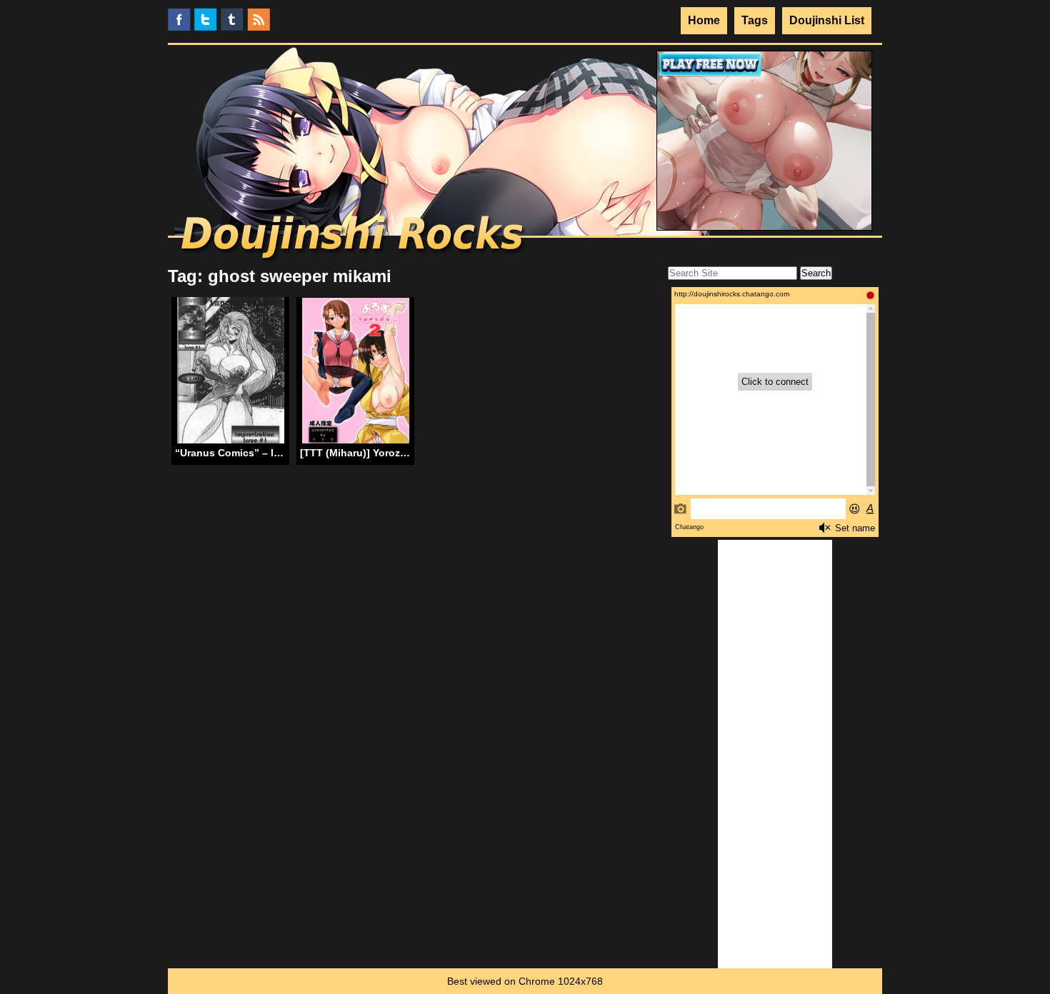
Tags (754, 20)
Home (704, 20)
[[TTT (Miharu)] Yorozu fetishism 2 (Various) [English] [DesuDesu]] (355, 372)
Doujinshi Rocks (354, 239)
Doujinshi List (826, 20)
